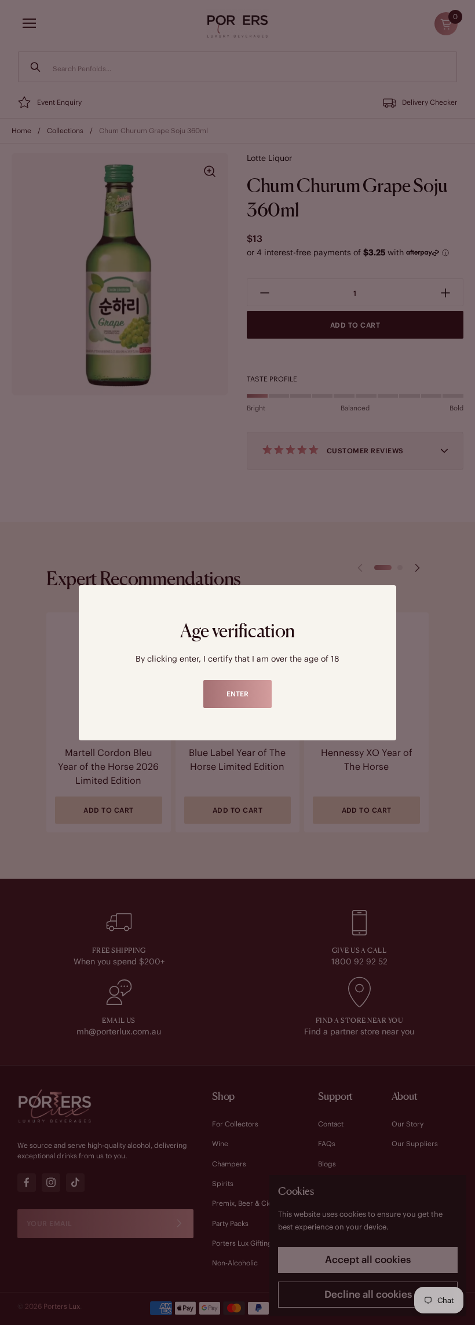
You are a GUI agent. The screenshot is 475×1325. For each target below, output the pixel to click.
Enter (237, 693)
